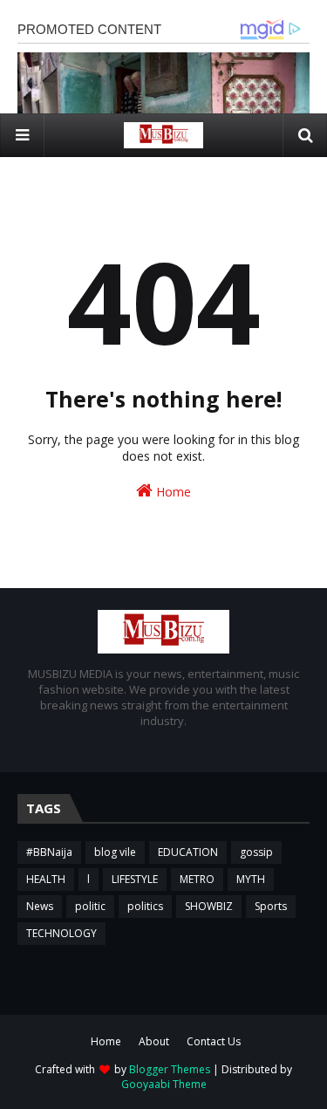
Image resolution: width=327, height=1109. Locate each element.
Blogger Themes (169, 1069)
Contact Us (214, 1041)
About (154, 1041)
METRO (197, 879)
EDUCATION (188, 852)
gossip (256, 852)
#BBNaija (49, 852)
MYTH (250, 879)
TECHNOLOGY (61, 933)
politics (145, 906)
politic (90, 906)
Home (172, 491)
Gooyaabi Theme (164, 1084)
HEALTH (45, 879)
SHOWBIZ (209, 906)
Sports (271, 906)
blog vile (115, 852)
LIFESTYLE (135, 879)
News (39, 906)
